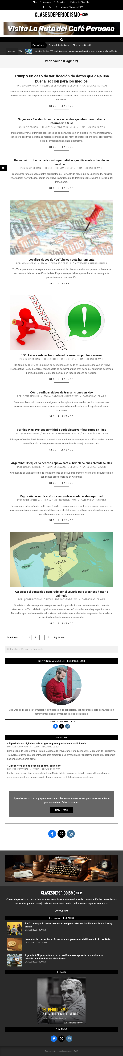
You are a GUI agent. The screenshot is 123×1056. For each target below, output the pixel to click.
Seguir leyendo (61, 106)
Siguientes (59, 637)
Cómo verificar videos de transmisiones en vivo (61, 392)
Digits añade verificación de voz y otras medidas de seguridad (61, 496)
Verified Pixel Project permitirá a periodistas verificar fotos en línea (61, 429)
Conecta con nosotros (62, 721)
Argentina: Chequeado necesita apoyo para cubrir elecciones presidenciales (61, 463)
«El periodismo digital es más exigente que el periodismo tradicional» (46, 743)
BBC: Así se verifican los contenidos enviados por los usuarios (61, 355)
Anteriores (12, 637)
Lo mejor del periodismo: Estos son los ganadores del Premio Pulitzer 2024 (68, 939)
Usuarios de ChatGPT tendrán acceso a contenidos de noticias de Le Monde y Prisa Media (57, 51)
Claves (101, 127)
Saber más (61, 810)
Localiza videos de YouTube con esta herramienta (61, 259)
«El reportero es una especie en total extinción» (34, 765)
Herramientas (98, 263)
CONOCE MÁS (61, 911)
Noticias (102, 85)
